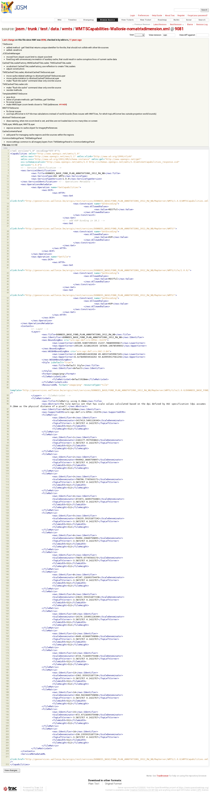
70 (8, 354)
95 (8, 431)
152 (7, 591)
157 (7, 605)
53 (8, 306)
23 (8, 215)
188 (7, 692)
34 (8, 248)
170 (7, 641)
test (44, 29)
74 (8, 365)
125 (7, 515)
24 (8, 217)
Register (181, 15)
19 (8, 203)
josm (20, 29)
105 (7, 459)
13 (8, 184)
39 (8, 262)
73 (8, 362)
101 (7, 448)
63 (8, 334)
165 (7, 628)
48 (8, 290)
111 (7, 476)
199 (7, 723)
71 (8, 357)
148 (7, 580)
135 (7, 543)
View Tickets (127, 20)
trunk (32, 29)
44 (8, 278)
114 (7, 484)
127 (7, 521)
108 (7, 468)
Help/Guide (157, 15)
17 (8, 195)
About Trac (170, 15)
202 (7, 731)
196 (7, 714)
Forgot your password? (198, 15)
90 (8, 417)
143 (7, 566)
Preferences (143, 15)
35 (8, 251)
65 (8, 340)
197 (7, 717)
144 (7, 569)
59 (8, 323)
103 (7, 454)
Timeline (72, 20)
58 (8, 320)
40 (8, 265)
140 (7, 557)
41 (8, 268)
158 (7, 608)
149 (7, 583)
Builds (176, 20)
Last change (8, 40)
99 (8, 443)
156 (7, 602)
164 (7, 625)
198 (7, 720)
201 (7, 728)
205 (7, 740)
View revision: (155, 35)
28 (8, 231)
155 (7, 600)
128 (7, 524)
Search (202, 20)
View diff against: (187, 35)
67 (8, 345)
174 (7, 653)
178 (7, 664)
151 (7, 588)
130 (7, 529)
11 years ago (75, 40)
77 (8, 373)
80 (8, 382)
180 (7, 670)
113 (7, 482)
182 (7, 675)
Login (132, 15)
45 (8, 281)
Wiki (60, 20)
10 (8, 176)
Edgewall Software (34, 790)
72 (8, 359)
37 (8, 256)
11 (8, 179)
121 (7, 504)
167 (7, 633)
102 (7, 451)
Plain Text (93, 783)
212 (7, 764)
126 (7, 518)
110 (7, 473)
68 (8, 348)
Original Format (113, 783)
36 (8, 254)
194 (7, 709)
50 (8, 298)
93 (8, 426)
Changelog (88, 20)
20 (8, 206)
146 (7, 574)
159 (7, 611)
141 (7, 560)
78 (8, 376)
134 (7, 541)
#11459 (62, 104)
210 (7, 754)
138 (7, 552)
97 (8, 437)
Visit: (132, 35)
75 (8, 368)
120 (7, 501)
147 (7, 577)
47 (8, 287)
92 (8, 423)
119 (7, 499)
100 (7, 445)
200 (7, 726)
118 (7, 496)
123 (7, 510)
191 (7, 700)
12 (8, 181)
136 (7, 546)
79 (8, 379)
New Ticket (145, 20)
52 (8, 303)
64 (8, 337)
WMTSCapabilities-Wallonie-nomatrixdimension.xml (122, 29)
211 (7, 757)
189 (7, 695)
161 (7, 616)
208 (7, 748)
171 (7, 644)
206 (7, 742)
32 (8, 242)
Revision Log (202, 24)
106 (7, 462)
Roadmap (162, 20)
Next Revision (176, 24)
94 (8, 429)
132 (7, 535)
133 (7, 538)
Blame (190, 24)
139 (7, 555)
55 (8, 312)
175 (7, 656)
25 (8, 220)
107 (7, 465)
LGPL (198, 790)
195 (7, 712)
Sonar (189, 20)
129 (7, 527)
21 (8, 209)
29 (8, 234)
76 (8, 371)
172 (7, 647)
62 (8, 331)
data (55, 29)
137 (7, 549)
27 (8, 226)
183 (7, 678)
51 (8, 301)
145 (7, 571)
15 (8, 190)
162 (7, 619)
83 (8, 395)
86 (8, 404)
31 (8, 239)
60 (8, 326)
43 (8, 276)
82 (8, 387)
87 (8, 409)
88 (8, 412)
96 (8, 434)
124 (7, 513)
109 (7, 471)
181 (7, 672)
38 (8, 259)
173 (7, 650)
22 (8, 212)
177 (7, 661)
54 (8, 309)
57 (8, 317)
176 (7, 658)
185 (7, 684)
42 (8, 273)
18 (8, 198)
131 (7, 532)
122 (7, 507)
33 (8, 245)
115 (7, 487)
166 (7, 630)
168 (7, 636)
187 (7, 689)
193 (7, 706)
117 (7, 493)
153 (7, 594)
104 (7, 457)
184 (7, 681)
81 (8, 385)
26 (8, 223)
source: (8, 29)
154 (7, 597)
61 (8, 329)
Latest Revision (160, 24)
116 (7, 490)
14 (8, 187)
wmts (67, 29)
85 (8, 401)
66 (8, 343)
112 (7, 479)
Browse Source (107, 20)
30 (8, 237)
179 (7, 667)
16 (8, 192)
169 (7, 639)
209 (7, 751)
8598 (43, 40)
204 (7, 737)
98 (8, 440)
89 (8, 414)
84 (8, 398)
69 (8, 351)
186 (7, 686)
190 (7, 698)
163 (7, 622)
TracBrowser (162, 776)
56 (8, 315)
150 (7, 585)
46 (8, 284)
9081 (179, 29)
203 (7, 734)
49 (8, 293)
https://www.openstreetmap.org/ (194, 787)
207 (7, 745)
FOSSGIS (141, 787)
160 (7, 613)
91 (8, 420)
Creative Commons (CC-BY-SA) (144, 790)
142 (7, 563)
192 (7, 703)
